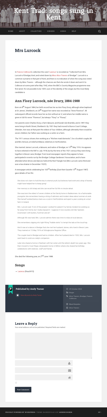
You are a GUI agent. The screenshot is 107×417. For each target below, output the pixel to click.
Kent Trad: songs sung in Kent (53, 14)
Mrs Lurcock (28, 50)
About (22, 31)
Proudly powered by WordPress (20, 412)
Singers (51, 31)
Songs (63, 31)
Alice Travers (74, 296)
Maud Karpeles (74, 304)
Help (74, 31)
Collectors (36, 31)
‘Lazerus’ (52, 72)
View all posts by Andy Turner (31, 295)
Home (10, 31)
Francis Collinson (24, 72)
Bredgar (83, 296)
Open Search (99, 31)
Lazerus (21, 271)
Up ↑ (100, 412)
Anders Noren (65, 412)
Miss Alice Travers (59, 75)
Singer (71, 293)
